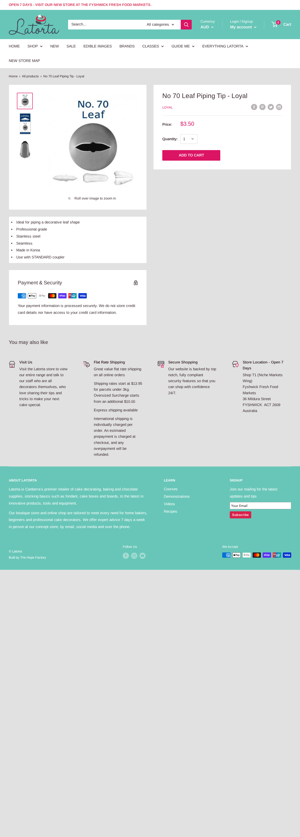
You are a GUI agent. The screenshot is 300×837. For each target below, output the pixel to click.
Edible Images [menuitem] (97, 46)
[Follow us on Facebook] (126, 555)
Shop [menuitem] (32, 46)
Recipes (170, 511)
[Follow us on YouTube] (142, 555)
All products (30, 76)
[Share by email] (279, 107)
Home (13, 76)
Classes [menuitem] (150, 46)
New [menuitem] (54, 46)
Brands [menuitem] (127, 46)
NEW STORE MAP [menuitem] (24, 61)
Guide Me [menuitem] (181, 46)
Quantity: (170, 139)
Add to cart (191, 155)
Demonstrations (177, 496)
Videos (169, 504)
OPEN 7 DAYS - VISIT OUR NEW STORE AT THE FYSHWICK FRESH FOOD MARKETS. (80, 5)
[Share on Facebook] (254, 107)
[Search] (186, 24)
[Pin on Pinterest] (262, 107)
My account (241, 27)
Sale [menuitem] (71, 46)
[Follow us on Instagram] (134, 555)
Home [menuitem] (14, 46)
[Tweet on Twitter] (271, 107)
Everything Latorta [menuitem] (222, 46)
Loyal (167, 107)
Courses (171, 489)
